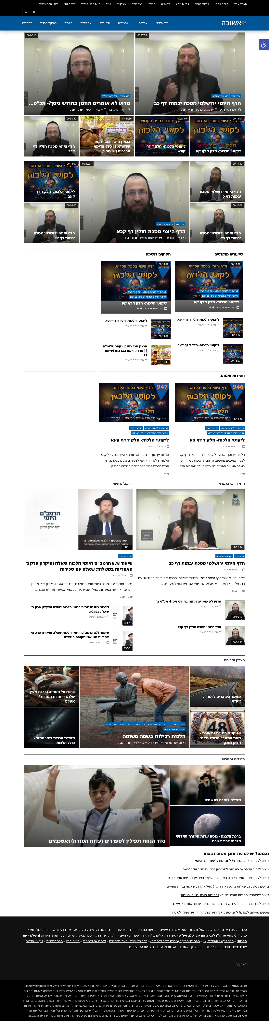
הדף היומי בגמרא (232, 483)
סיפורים (105, 23)
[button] (264, 44)
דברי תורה (140, 724)
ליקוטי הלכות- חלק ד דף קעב (198, 345)
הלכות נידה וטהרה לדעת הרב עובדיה (152, 947)
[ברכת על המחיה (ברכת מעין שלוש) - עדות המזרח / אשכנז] (51, 686)
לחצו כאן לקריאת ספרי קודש (187, 878)
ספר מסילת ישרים (80, 935)
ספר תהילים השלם (234, 930)
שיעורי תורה (179, 724)
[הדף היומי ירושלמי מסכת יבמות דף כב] (190, 73)
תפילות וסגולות (233, 759)
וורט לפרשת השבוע (115, 724)
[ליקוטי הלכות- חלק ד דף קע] (217, 136)
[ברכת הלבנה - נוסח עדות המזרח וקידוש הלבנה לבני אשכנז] (207, 826)
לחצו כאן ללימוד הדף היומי (213, 860)
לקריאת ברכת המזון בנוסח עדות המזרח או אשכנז (204, 904)
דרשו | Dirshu (228, 109)
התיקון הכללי (48, 23)
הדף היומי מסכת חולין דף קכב (199, 627)
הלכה (142, 23)
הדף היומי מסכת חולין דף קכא (151, 231)
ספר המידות (54, 941)
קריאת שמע (182, 4)
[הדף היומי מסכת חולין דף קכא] (134, 202)
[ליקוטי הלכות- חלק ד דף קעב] (51, 181)
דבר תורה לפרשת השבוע (226, 290)
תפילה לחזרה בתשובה (223, 799)
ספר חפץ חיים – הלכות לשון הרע (117, 935)
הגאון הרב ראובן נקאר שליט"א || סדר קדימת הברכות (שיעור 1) (112, 146)
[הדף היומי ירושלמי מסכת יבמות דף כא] (217, 223)
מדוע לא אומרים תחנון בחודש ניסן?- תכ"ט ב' (79, 103)
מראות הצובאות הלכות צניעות (137, 930)
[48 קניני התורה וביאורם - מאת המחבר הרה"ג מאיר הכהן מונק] (217, 727)
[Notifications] (34, 12)
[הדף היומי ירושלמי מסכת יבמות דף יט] (51, 223)
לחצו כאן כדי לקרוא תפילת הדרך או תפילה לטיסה (205, 912)
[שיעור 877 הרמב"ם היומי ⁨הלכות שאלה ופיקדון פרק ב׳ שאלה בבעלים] (123, 616)
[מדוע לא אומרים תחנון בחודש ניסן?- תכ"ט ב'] (79, 73)
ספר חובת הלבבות (218, 947)
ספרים (68, 23)
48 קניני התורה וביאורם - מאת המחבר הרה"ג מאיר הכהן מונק (220, 738)
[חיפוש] (26, 12)
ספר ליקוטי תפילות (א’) (218, 941)
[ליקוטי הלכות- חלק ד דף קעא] (162, 136)
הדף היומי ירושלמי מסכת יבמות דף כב (197, 103)
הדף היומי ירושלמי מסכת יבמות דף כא (220, 235)
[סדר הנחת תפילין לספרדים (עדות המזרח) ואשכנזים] (97, 806)
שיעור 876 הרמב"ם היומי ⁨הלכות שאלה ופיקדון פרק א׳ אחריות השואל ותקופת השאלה (70, 634)
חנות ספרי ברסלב (90, 4)
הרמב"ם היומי (122, 483)
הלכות (130, 724)
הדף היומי (69, 4)
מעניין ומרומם (234, 660)
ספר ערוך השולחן (190, 947)
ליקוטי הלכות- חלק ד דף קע (218, 151)
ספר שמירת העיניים (173, 930)
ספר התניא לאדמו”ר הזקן (159, 935)
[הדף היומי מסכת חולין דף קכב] (51, 136)
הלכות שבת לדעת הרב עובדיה (93, 930)
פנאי (108, 4)
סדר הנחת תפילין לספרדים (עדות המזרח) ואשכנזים (107, 841)
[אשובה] (234, 23)
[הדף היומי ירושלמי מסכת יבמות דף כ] (217, 181)
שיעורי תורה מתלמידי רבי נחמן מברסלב (220, 295)
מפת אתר (137, 4)
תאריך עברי (240, 4)
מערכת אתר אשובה (171, 743)
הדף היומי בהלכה (220, 95)
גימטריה (165, 4)
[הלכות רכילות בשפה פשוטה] (134, 707)
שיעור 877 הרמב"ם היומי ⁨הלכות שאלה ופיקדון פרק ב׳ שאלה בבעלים (70, 609)
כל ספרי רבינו (206, 290)
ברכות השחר (202, 4)
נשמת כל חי (221, 4)
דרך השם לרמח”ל (94, 941)
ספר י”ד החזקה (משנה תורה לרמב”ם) (175, 941)
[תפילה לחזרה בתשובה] (207, 785)
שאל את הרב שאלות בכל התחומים (189, 886)
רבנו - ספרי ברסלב (48, 4)
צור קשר (121, 4)
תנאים (151, 4)
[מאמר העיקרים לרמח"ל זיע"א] (217, 686)
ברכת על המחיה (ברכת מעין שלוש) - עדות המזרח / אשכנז (52, 696)
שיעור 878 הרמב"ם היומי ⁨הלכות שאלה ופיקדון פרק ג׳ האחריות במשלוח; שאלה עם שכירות (79, 566)
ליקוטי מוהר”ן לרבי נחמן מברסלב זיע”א (208, 935)
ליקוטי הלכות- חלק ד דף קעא (198, 319)
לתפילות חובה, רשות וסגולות (200, 895)
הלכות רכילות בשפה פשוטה (154, 736)
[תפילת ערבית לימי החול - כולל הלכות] (51, 727)
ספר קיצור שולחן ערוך (204, 930)
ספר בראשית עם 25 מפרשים (128, 941)
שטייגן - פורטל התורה (174, 729)
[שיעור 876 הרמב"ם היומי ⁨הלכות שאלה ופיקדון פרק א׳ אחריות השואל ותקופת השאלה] (123, 641)
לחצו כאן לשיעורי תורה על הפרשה (205, 869)
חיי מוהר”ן (73, 941)
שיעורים (123, 23)
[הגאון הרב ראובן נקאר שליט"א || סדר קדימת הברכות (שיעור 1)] (107, 136)
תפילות (84, 23)
